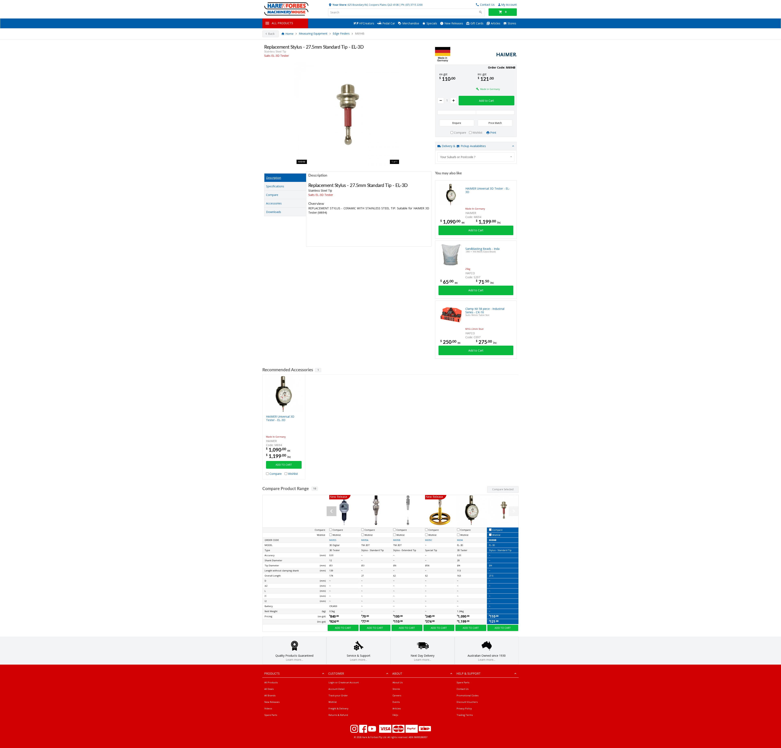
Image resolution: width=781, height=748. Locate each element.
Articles (495, 23)
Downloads (273, 212)
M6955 (332, 540)
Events (396, 701)
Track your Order (338, 695)
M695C (428, 540)
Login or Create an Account (343, 682)
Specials (431, 23)
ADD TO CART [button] (284, 464)
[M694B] (348, 114)
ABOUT (397, 673)
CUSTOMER (336, 673)
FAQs (395, 714)
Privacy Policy (464, 708)
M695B (396, 540)
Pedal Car (388, 23)
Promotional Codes (467, 695)
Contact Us (462, 688)
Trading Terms (465, 714)
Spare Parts (270, 714)
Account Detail (336, 688)
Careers (397, 695)
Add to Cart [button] (486, 101)
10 (314, 488)
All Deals (269, 688)
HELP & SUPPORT (468, 673)
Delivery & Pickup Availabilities (463, 146)
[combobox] (475, 157)
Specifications (275, 186)
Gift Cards (476, 23)
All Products (271, 682)
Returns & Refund (338, 714)
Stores (511, 23)
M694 (460, 540)
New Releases (453, 23)
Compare (272, 195)
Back (271, 34)
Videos (268, 708)
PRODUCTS (272, 673)
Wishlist (332, 701)
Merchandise (410, 23)
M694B (492, 540)
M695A (364, 540)
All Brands (269, 695)
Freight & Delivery (338, 708)
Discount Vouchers (467, 701)
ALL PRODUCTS (282, 23)
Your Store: (339, 4)
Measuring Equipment (313, 34)
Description (273, 178)
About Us (397, 682)
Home (289, 34)
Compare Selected (503, 489)
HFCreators (366, 23)
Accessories (274, 203)
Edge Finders (341, 34)
